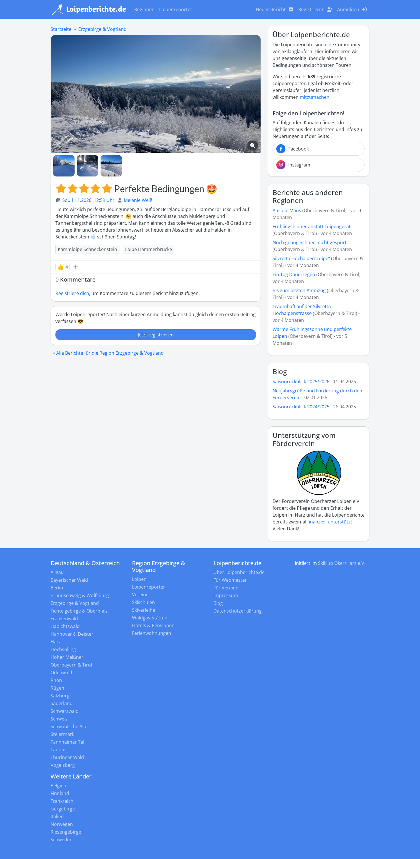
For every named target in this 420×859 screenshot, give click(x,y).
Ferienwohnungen (151, 633)
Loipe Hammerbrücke (148, 249)
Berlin (57, 588)
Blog (280, 371)
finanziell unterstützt (329, 522)
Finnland (60, 793)
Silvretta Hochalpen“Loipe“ (301, 258)
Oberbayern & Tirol (71, 665)
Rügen (57, 688)
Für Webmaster (230, 580)
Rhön (56, 680)
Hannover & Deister (72, 634)
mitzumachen (314, 97)
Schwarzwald (65, 711)
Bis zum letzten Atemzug (299, 290)
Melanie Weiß (138, 200)
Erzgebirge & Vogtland (102, 29)
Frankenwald (64, 618)
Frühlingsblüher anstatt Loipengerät (312, 226)
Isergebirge (63, 809)
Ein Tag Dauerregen (294, 274)
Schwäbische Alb (68, 726)
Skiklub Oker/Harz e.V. (341, 563)
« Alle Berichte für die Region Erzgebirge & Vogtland (108, 353)
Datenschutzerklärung (237, 611)
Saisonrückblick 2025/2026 (301, 381)
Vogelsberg (63, 765)
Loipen (139, 579)
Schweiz (59, 719)
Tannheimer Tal (67, 742)
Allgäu (57, 572)
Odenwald (61, 672)
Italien (57, 816)
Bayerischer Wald (69, 580)
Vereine (140, 594)
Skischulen (143, 602)
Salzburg (60, 696)
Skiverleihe (143, 610)
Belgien (58, 785)
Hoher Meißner (67, 657)
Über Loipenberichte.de (239, 572)
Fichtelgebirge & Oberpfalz (79, 611)
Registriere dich (72, 293)
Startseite (61, 29)
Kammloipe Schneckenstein (87, 249)
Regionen (144, 9)
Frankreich (62, 801)
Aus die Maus (287, 210)
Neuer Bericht (271, 9)
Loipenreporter (175, 9)
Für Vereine (225, 588)
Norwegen (62, 824)
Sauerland (62, 703)
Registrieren (311, 9)
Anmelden (348, 9)
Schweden (62, 839)
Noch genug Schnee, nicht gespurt (310, 242)
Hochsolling (63, 649)
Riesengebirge (66, 832)
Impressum (225, 595)
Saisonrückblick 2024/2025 (301, 407)
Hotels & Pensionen (153, 625)
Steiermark (62, 734)
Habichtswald (65, 626)
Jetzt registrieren (156, 335)
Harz (56, 642)
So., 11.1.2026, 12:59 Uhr (88, 200)
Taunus (59, 749)
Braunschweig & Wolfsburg (80, 595)
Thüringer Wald (67, 757)
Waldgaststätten (149, 618)
